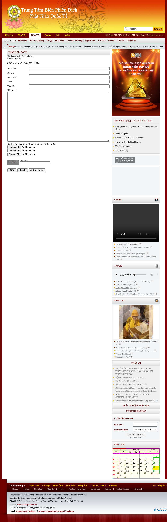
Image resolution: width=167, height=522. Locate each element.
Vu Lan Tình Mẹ (121, 250)
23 (116, 472)
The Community (121, 150)
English (48, 35)
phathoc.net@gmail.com (26, 511)
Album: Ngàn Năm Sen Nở (125, 291)
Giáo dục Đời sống (74, 40)
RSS (103, 485)
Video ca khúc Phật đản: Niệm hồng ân (130, 254)
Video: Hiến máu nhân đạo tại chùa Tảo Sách (132, 247)
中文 (58, 35)
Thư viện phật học (141, 121)
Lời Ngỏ (46, 485)
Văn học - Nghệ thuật (77, 489)
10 (122, 464)
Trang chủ (7, 40)
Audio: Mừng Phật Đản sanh (126, 288)
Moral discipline (121, 133)
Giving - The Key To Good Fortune (129, 138)
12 (136, 464)
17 (122, 468)
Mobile (67, 35)
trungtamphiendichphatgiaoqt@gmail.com (56, 511)
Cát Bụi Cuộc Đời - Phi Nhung (127, 381)
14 (149, 464)
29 (156, 472)
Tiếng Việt (35, 35)
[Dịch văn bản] (136, 437)
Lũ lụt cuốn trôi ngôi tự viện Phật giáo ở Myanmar (134, 351)
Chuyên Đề (139, 489)
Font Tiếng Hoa (159, 485)
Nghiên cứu (90, 40)
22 (156, 468)
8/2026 (136, 449)
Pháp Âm (9, 35)
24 (122, 472)
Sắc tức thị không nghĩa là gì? (16, 46)
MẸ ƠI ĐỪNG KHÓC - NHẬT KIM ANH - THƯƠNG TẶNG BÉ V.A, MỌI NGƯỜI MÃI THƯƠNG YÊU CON (134, 371)
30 (116, 476)
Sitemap (113, 485)
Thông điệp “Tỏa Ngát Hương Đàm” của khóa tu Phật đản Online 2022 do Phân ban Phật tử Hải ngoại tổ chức (73, 46)
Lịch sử (120, 40)
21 (149, 468)
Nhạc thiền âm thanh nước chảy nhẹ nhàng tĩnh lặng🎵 (136, 401)
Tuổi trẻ (111, 40)
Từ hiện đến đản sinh (123, 354)
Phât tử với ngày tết (122, 357)
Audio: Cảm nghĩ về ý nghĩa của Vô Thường (132, 282)
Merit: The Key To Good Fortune (128, 142)
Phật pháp (59, 40)
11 (129, 464)
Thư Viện (22, 35)
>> (154, 450)
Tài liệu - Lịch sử (122, 489)
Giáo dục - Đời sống (55, 489)
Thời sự (15, 489)
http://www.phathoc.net (27, 504)
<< (118, 450)
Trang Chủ (34, 485)
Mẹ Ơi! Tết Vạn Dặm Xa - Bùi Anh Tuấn (131, 384)
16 (116, 468)
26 (136, 472)
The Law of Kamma (123, 146)
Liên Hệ (94, 485)
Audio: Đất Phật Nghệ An (125, 285)
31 (122, 476)
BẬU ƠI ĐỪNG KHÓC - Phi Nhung (130, 378)
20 (143, 468)
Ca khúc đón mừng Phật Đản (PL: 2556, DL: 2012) (134, 294)
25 (129, 472)
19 (136, 468)
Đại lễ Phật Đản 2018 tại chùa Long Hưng (131, 348)
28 (149, 472)
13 (143, 464)
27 (143, 472)
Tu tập (49, 40)
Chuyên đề (131, 40)
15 (156, 464)
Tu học (26, 489)
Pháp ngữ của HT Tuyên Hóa (127, 244)
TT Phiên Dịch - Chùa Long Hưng (29, 40)
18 (129, 468)
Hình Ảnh (58, 485)
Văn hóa (101, 40)
